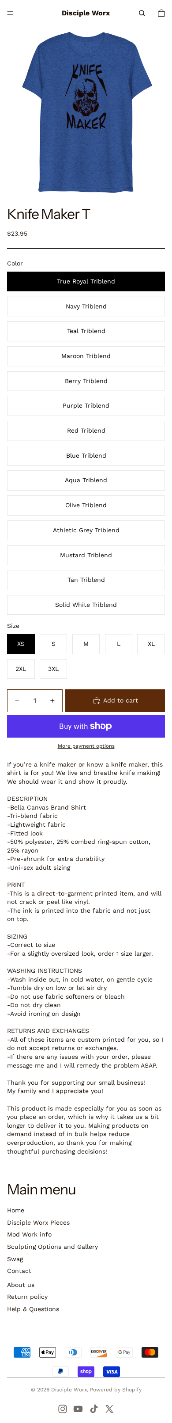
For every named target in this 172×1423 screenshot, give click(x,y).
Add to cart (120, 700)
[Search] (142, 13)
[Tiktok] (94, 1409)
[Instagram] (62, 1409)
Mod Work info (29, 1234)
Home (15, 1210)
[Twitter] (109, 1409)
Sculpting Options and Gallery (52, 1246)
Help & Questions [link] (33, 1308)
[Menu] (10, 13)
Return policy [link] (27, 1296)
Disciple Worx (69, 1390)
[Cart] (161, 13)
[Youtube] (78, 1409)
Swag (15, 1258)
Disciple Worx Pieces (38, 1222)
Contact (19, 1270)
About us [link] (20, 1284)
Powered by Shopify (116, 1390)
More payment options (86, 746)
